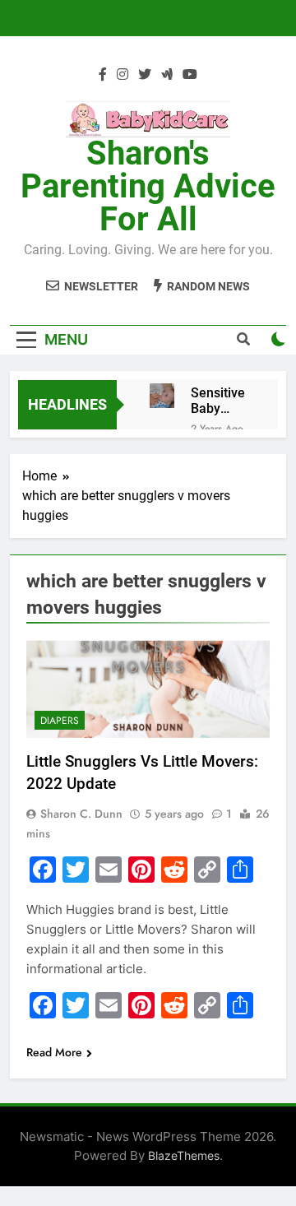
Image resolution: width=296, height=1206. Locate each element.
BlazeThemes (184, 1155)
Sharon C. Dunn (81, 813)
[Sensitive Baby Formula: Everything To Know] (162, 395)
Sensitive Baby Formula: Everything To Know (222, 400)
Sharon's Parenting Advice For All (148, 186)
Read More (54, 1052)
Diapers (59, 720)
